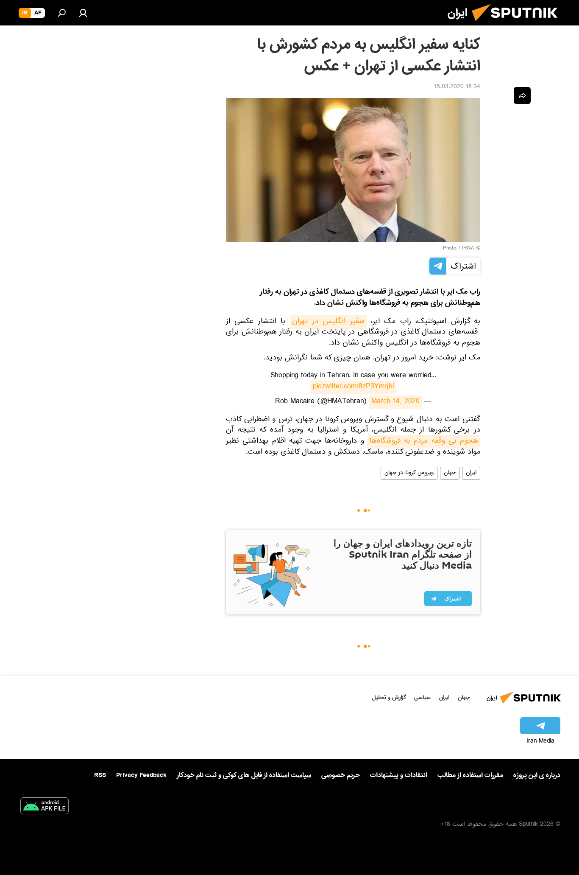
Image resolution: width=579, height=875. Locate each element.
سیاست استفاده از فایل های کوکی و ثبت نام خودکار (244, 775)
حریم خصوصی (340, 775)
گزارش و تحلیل (389, 697)
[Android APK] (44, 807)
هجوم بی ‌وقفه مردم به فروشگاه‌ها (424, 442)
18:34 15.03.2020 (457, 87)
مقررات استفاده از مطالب (470, 775)
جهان (450, 473)
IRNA (468, 249)
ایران (471, 473)
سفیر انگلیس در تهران (328, 322)
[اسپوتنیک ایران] (518, 25)
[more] (522, 95)
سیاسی (422, 697)
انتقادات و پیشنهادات (398, 775)
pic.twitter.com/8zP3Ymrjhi (353, 387)
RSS (100, 775)
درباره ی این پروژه (536, 775)
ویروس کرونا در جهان (409, 473)
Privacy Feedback (141, 775)
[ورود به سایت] (83, 12)
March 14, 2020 (395, 402)
